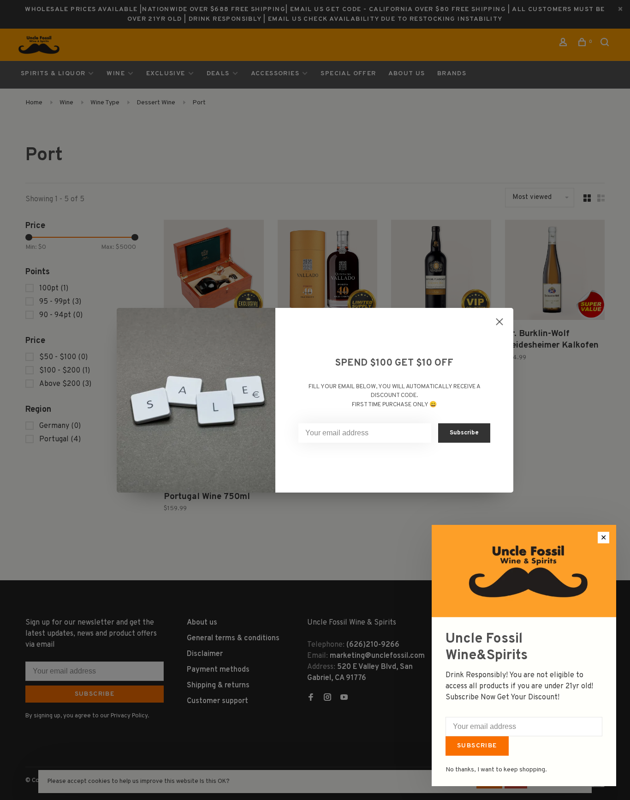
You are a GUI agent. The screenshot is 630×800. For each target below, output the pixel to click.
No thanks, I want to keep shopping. (496, 770)
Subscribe (477, 746)
